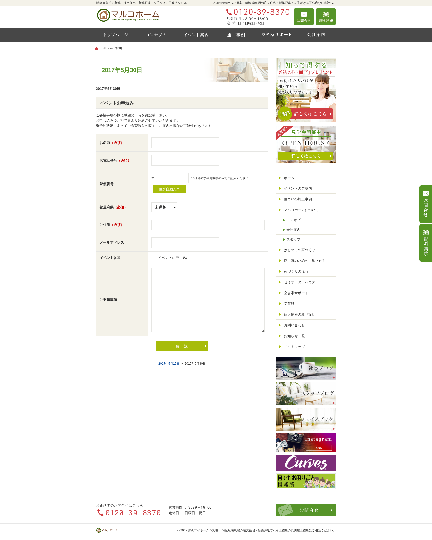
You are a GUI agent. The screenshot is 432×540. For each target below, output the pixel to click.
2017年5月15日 (169, 363)
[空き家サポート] (276, 35)
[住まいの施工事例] (236, 35)
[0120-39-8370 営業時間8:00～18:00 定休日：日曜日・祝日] (257, 16)
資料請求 (326, 16)
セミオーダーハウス (300, 282)
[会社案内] (316, 35)
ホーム (289, 178)
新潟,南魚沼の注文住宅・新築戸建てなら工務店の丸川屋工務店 (266, 530)
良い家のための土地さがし (305, 261)
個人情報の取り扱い (300, 314)
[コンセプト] (156, 35)
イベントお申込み (117, 103)
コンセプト (295, 220)
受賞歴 (289, 304)
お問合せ (304, 16)
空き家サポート (296, 293)
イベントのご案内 (298, 188)
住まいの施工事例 (298, 199)
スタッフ (293, 239)
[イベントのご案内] (196, 35)
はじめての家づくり (300, 250)
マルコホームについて (301, 210)
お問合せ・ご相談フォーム (306, 510)
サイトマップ (294, 347)
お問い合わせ (294, 325)
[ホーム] (116, 35)
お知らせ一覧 (294, 336)
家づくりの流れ (296, 271)
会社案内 (293, 230)
